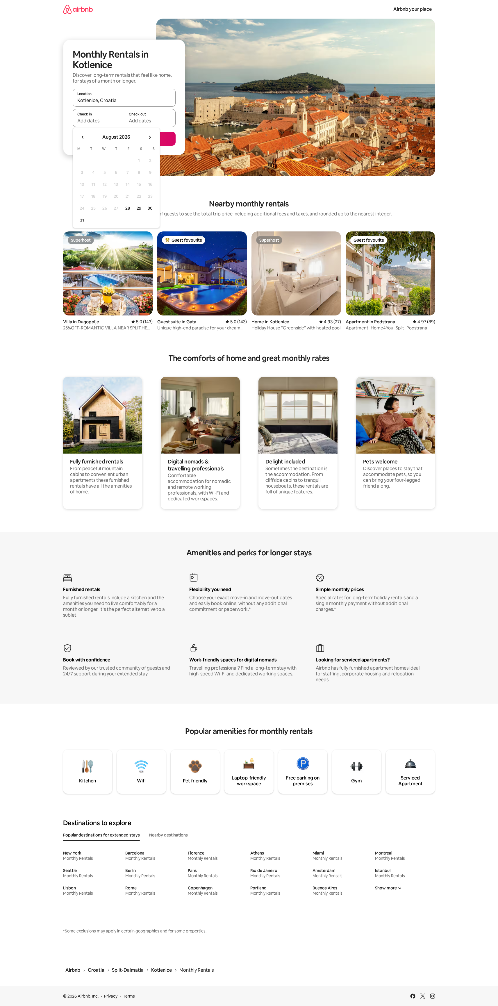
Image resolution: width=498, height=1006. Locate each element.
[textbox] (98, 120)
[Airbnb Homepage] (78, 9)
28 (127, 208)
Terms (129, 996)
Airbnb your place (412, 9)
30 (150, 208)
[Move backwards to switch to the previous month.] (83, 137)
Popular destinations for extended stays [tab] (101, 835)
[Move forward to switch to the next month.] (149, 137)
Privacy (110, 996)
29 (139, 208)
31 (82, 220)
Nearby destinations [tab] (168, 835)
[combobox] (124, 100)
